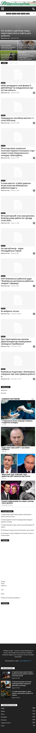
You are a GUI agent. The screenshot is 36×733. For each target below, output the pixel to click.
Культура (3, 720)
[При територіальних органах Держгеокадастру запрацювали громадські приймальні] (18, 328)
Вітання (23, 13)
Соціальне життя (6, 723)
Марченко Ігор (5, 38)
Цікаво (3, 83)
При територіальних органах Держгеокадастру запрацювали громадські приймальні (16, 341)
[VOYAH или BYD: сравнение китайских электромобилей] (9, 47)
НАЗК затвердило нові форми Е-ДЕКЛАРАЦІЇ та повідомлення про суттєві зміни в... (17, 87)
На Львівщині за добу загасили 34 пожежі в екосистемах (17, 530)
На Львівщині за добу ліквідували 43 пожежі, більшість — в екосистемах (18, 534)
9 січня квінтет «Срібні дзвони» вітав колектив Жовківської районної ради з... (16, 185)
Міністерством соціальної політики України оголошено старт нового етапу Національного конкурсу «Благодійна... (18, 152)
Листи (2, 714)
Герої (27, 13)
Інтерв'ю (9, 13)
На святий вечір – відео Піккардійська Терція (12, 249)
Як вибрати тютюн (10, 311)
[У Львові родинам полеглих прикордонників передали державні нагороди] (6, 684)
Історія (14, 13)
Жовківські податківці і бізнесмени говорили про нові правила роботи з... (18, 374)
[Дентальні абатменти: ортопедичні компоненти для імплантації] (9, 57)
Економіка (4, 717)
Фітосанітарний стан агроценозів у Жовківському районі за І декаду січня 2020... (18, 218)
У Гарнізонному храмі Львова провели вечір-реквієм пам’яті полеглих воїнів (16, 515)
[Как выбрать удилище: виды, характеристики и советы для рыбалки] (18, 28)
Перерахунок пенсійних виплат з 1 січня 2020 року (17, 119)
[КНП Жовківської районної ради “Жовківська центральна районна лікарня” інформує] (18, 267)
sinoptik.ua (17, 597)
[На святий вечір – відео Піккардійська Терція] (18, 237)
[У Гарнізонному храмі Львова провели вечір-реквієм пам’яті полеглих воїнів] (6, 674)
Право (3, 708)
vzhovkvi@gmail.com (25, 661)
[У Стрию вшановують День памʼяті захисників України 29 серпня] (6, 694)
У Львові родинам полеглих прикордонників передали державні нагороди (16, 520)
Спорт (2, 725)
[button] (33, 9)
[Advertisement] (18, 561)
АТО (19, 13)
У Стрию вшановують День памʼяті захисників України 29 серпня (17, 526)
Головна (11, 63)
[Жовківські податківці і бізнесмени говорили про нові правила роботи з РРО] (18, 361)
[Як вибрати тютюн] (18, 300)
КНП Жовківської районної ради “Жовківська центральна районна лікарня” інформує (17, 281)
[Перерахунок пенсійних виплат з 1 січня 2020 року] (18, 107)
